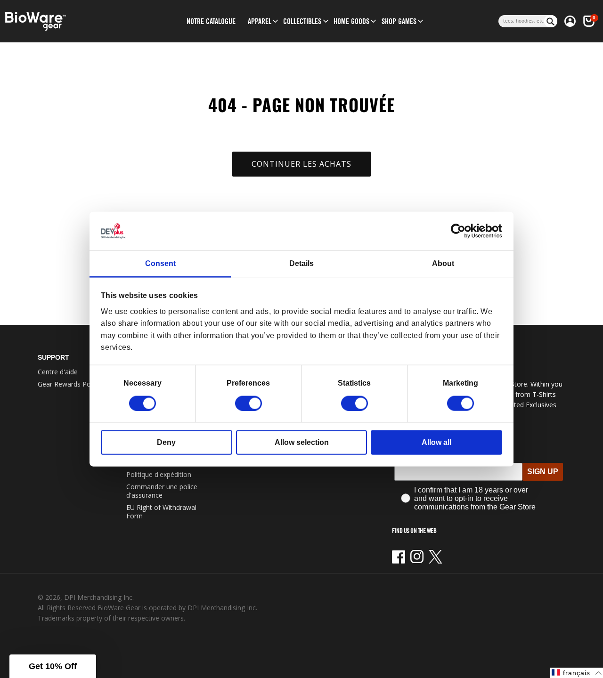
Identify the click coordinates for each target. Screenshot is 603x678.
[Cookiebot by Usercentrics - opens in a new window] (461, 231)
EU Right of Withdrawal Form (161, 511)
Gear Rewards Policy (69, 383)
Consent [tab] (160, 263)
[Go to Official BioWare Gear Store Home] (70, 21)
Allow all (436, 442)
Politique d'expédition (158, 474)
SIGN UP (542, 472)
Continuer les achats (301, 164)
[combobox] (521, 21)
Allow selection (302, 442)
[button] (259, 21)
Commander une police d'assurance (161, 491)
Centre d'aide (58, 371)
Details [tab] (301, 263)
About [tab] (443, 263)
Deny (166, 442)
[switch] (248, 403)
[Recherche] (550, 21)
